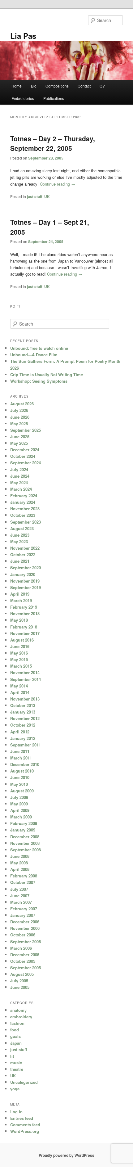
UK (47, 196)
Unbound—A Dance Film (34, 355)
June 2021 (19, 561)
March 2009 (21, 817)
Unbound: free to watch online (39, 348)
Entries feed (21, 1118)
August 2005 (22, 974)
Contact (84, 85)
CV (102, 85)
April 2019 (19, 594)
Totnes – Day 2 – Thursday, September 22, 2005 (52, 143)
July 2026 (19, 410)
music (16, 1063)
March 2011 (21, 758)
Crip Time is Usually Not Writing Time (46, 374)
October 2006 (22, 935)
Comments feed (25, 1125)
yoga (14, 1089)
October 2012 (22, 725)
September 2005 (25, 968)
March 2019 (21, 600)
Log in (16, 1112)
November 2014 (25, 672)
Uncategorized (24, 1082)
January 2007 (22, 915)
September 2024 (25, 463)
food (14, 1030)
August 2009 (22, 791)
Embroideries (22, 98)
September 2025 (25, 430)
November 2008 (25, 843)
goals (15, 1036)
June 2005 (19, 987)
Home (16, 85)
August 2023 (22, 528)
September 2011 (25, 745)
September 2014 (25, 679)
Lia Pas (23, 35)
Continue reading (57, 184)
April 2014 (19, 692)
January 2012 (22, 738)
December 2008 (24, 837)
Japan (16, 1043)
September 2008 (25, 850)
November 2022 (25, 548)
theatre (16, 1069)
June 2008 (19, 856)
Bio (33, 85)
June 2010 (19, 777)
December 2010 (24, 764)
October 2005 (22, 961)
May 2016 (19, 653)
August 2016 (22, 640)
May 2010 (19, 784)
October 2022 (22, 554)
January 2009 (22, 830)
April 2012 (19, 732)
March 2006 (21, 948)
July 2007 (19, 889)
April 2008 (19, 869)
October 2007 (22, 882)
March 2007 (21, 902)
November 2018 (25, 613)
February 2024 (23, 495)
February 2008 (23, 876)
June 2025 (19, 436)
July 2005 (19, 981)
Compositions (57, 85)
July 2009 (19, 797)
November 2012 (25, 718)
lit (12, 1056)
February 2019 (23, 607)
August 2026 (22, 404)
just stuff (34, 196)
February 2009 (23, 823)
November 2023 (25, 508)
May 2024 (19, 482)
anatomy (18, 1010)
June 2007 (19, 896)
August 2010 (22, 771)
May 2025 (19, 443)
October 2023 (22, 515)
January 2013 (22, 712)
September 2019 (25, 587)
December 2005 (24, 954)
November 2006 (25, 928)
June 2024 (19, 476)
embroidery (21, 1017)
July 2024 (19, 469)
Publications (53, 98)
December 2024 (24, 450)
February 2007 (23, 909)
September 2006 (25, 941)
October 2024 (22, 456)
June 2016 (19, 646)
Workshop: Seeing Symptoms (38, 381)
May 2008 (19, 863)
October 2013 (22, 705)
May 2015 (19, 659)
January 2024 (22, 502)
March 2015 (21, 666)
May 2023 (19, 541)
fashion (17, 1023)
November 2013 (25, 699)
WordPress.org (24, 1131)
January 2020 (22, 574)
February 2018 (23, 627)
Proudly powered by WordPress (66, 1155)
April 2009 (19, 810)
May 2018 (19, 620)
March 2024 (21, 489)
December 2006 (24, 922)
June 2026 (19, 417)
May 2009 (19, 804)
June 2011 (19, 751)
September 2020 (25, 567)
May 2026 (19, 423)
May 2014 (19, 686)
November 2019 (25, 581)
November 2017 (25, 633)
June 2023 (19, 535)
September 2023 (25, 522)
